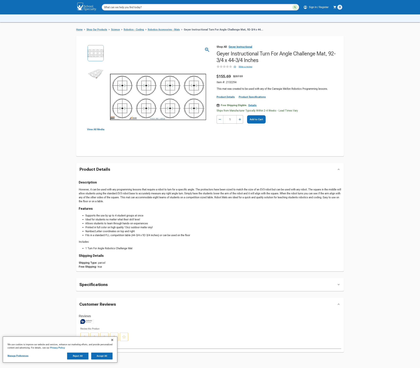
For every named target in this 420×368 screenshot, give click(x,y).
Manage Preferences (18, 356)
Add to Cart (256, 119)
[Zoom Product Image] (207, 50)
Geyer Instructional (240, 46)
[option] (95, 55)
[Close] (112, 340)
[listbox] (95, 86)
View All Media (95, 129)
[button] (316, 7)
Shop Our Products (96, 29)
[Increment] (239, 119)
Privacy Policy (57, 348)
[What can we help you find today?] (295, 7)
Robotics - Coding (134, 29)
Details (252, 105)
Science (115, 29)
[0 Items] (334, 7)
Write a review (245, 66)
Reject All (78, 356)
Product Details (226, 96)
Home (79, 29)
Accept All (102, 356)
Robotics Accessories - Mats (164, 29)
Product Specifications (252, 96)
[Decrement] (220, 119)
